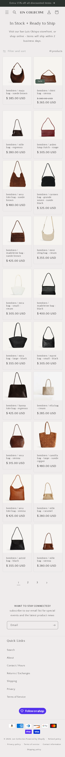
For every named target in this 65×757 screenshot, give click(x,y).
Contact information (52, 744)
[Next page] (46, 583)
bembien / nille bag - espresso (15, 146)
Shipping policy (34, 750)
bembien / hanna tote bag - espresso (17, 407)
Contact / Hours (16, 665)
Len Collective (19, 739)
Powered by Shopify (35, 739)
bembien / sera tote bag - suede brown (15, 197)
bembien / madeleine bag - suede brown (15, 253)
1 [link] (18, 582)
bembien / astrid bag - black (15, 559)
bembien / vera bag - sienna (15, 457)
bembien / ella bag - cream (48, 407)
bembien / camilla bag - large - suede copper (47, 458)
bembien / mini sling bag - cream (47, 252)
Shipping (12, 681)
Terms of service (32, 744)
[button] (7, 12)
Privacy (11, 689)
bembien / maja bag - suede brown (16, 92)
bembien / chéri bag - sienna (46, 92)
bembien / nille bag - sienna (46, 559)
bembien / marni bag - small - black (47, 357)
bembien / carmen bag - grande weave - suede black (47, 199)
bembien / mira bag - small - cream (15, 305)
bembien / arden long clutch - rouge (48, 146)
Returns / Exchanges (18, 673)
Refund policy (54, 739)
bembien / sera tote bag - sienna (15, 510)
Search (11, 650)
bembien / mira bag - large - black (16, 357)
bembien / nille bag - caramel (46, 510)
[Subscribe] (54, 625)
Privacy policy (14, 744)
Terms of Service (16, 697)
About (10, 657)
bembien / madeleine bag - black (46, 305)
